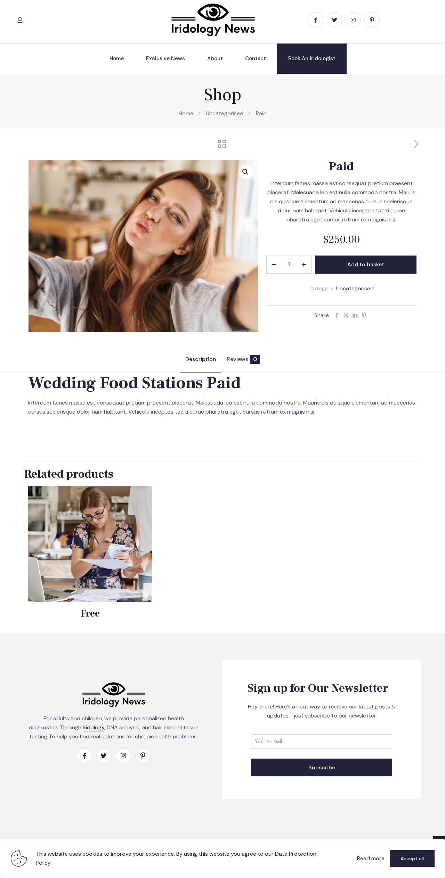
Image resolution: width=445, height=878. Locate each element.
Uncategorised (224, 113)
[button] (246, 172)
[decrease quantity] (274, 264)
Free (90, 613)
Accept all (412, 858)
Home (186, 113)
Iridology (93, 727)
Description (200, 359)
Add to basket (365, 264)
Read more (371, 858)
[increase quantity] (304, 264)
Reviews (242, 359)
